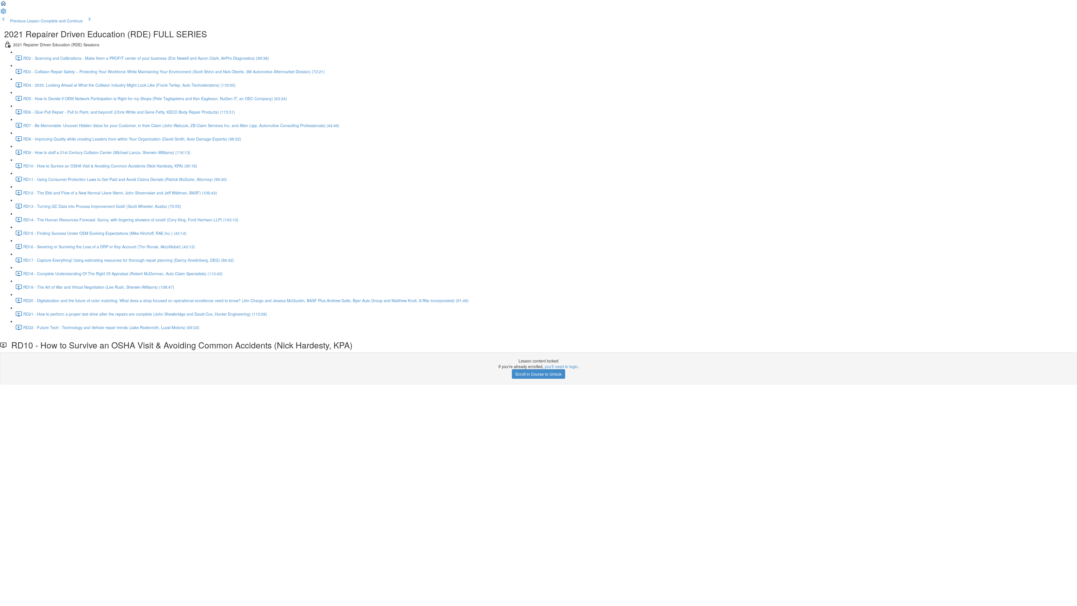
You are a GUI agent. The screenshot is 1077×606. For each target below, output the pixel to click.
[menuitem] (3, 13)
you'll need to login (561, 366)
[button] (3, 5)
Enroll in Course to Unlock (538, 374)
